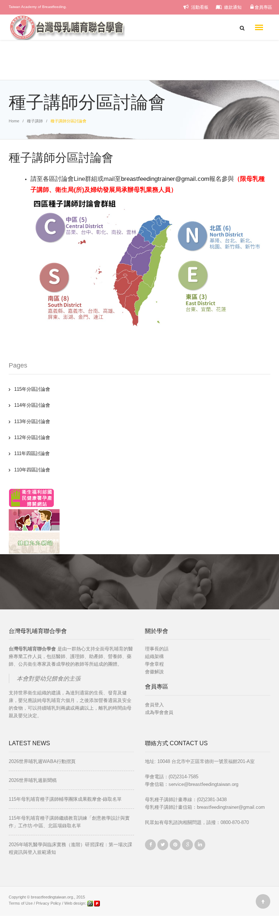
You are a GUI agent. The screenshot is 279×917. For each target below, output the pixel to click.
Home (14, 121)
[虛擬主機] (97, 903)
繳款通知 (232, 7)
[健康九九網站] (34, 542)
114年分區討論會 (32, 405)
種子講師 (35, 121)
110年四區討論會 (32, 469)
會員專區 (263, 7)
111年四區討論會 (32, 453)
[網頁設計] (90, 903)
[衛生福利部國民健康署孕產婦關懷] (31, 497)
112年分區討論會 (32, 437)
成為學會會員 (159, 712)
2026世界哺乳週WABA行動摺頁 (42, 761)
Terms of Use (21, 903)
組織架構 (154, 656)
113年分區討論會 (32, 421)
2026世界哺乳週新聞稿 (33, 780)
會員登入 (154, 704)
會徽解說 (154, 671)
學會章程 (154, 664)
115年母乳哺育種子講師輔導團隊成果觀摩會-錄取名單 (65, 799)
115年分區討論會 (32, 389)
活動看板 (199, 7)
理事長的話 (157, 649)
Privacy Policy (48, 903)
